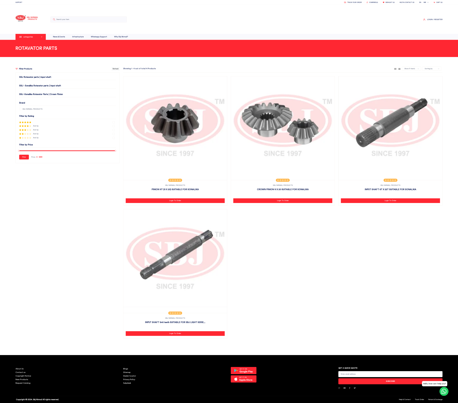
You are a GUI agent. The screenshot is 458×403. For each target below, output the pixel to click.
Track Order (419, 399)
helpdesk (127, 383)
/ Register (437, 19)
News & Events (59, 37)
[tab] (395, 69)
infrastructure (78, 37)
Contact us (20, 372)
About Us (19, 369)
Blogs (125, 369)
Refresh (116, 69)
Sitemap (126, 372)
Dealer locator (129, 376)
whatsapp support (99, 37)
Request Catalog (23, 383)
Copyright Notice (23, 376)
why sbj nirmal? (121, 37)
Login (430, 19)
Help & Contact (405, 399)
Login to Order (175, 200)
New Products (22, 379)
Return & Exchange (435, 399)
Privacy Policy (129, 379)
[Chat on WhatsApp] (444, 391)
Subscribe (390, 381)
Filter (24, 157)
